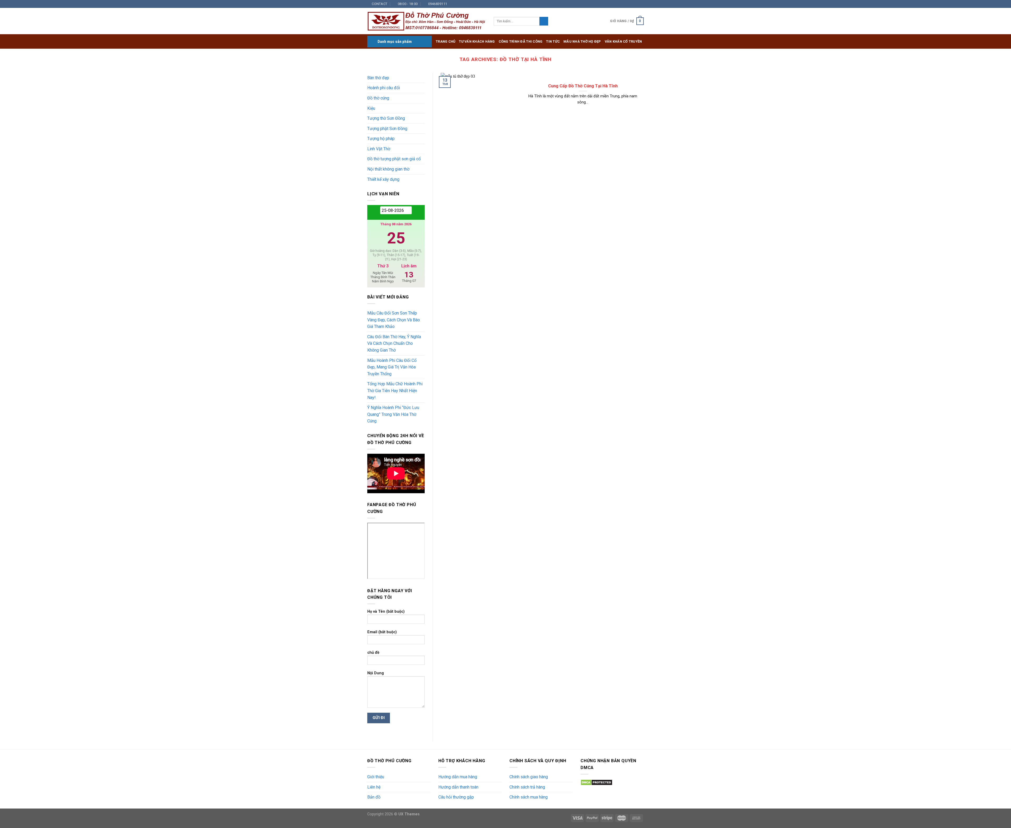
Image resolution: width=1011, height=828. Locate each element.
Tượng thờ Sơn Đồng (386, 118)
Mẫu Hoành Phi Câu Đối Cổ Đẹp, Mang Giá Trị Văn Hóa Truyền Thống (392, 367)
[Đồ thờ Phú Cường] (426, 21)
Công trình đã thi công (521, 41)
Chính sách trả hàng (527, 787)
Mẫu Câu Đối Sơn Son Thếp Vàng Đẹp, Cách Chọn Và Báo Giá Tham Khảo (393, 320)
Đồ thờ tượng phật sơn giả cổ (394, 158)
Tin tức (553, 41)
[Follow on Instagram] (615, 4)
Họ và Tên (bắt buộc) (386, 611)
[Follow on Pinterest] (636, 4)
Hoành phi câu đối (383, 87)
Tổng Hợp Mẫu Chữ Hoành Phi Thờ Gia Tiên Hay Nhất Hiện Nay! (395, 390)
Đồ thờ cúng (378, 98)
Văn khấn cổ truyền (623, 41)
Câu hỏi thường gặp (456, 797)
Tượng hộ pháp (381, 138)
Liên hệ (373, 787)
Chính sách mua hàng (528, 797)
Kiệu (371, 108)
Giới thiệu (375, 776)
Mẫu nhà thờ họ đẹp (582, 41)
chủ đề (373, 652)
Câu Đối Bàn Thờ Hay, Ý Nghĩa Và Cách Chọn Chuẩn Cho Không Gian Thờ (394, 343)
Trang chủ (445, 41)
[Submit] (543, 21)
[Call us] (631, 4)
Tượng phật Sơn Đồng (387, 128)
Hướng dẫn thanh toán (458, 787)
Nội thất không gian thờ (388, 169)
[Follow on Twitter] (621, 4)
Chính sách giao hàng (528, 776)
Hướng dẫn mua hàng (457, 776)
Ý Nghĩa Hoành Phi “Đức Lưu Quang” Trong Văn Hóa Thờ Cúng (393, 414)
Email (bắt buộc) (382, 632)
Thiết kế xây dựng (383, 179)
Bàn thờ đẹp (378, 77)
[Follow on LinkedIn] (641, 4)
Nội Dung (375, 673)
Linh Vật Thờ (378, 148)
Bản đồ (373, 797)
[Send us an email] (626, 4)
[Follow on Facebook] (610, 4)
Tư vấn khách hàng (477, 41)
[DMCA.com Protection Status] (596, 782)
